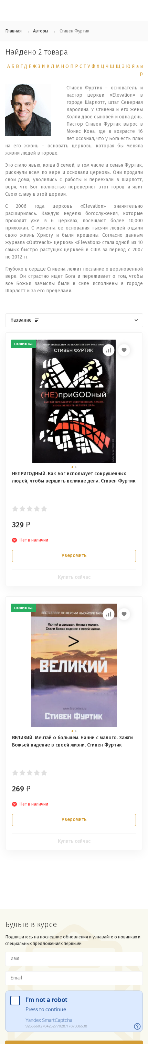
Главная (13, 30)
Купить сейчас (74, 577)
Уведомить (74, 555)
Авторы (40, 30)
